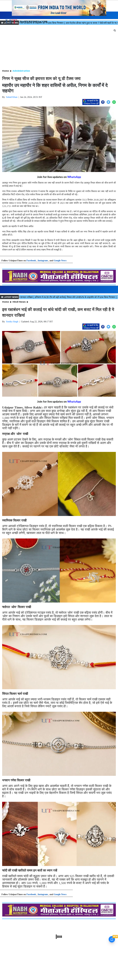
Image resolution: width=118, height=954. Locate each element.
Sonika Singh (12, 321)
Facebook (31, 260)
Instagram (43, 260)
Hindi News (19, 301)
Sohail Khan (11, 97)
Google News (60, 260)
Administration (21, 70)
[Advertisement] (59, 47)
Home (5, 70)
